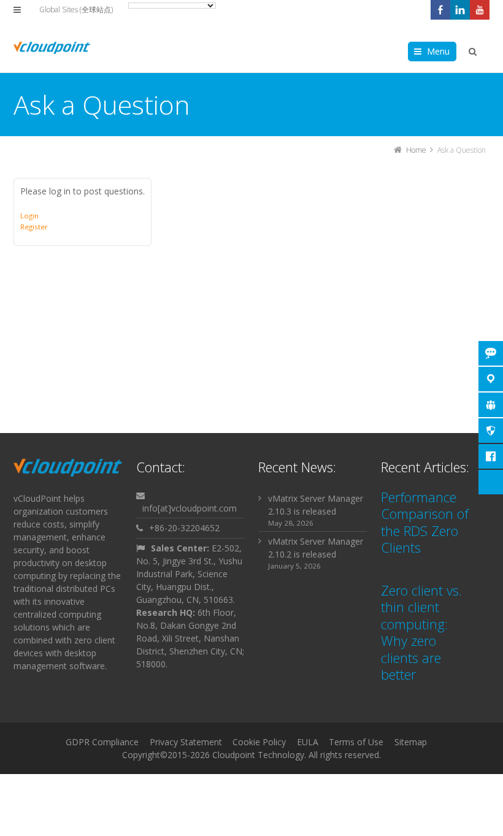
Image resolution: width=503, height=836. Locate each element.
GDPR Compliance (102, 742)
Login (29, 215)
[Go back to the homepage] (51, 48)
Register (34, 226)
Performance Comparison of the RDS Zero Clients (425, 522)
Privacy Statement (186, 742)
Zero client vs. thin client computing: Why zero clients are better (421, 632)
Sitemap (410, 742)
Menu (438, 51)
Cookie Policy (259, 742)
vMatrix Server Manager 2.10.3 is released (315, 505)
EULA (307, 742)
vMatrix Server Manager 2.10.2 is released (315, 547)
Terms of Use (356, 742)
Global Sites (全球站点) (76, 9)
